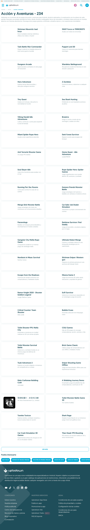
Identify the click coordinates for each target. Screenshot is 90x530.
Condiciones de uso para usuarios (70, 500)
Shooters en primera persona (47, 1)
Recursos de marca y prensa (15, 513)
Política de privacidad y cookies (69, 503)
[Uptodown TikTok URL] (10, 488)
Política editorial (10, 506)
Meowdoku (66, 1)
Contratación (9, 520)
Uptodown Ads (37, 510)
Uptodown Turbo (40, 513)
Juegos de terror (73, 460)
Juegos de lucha (59, 460)
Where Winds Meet (8, 1)
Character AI (59, 1)
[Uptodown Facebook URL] (26, 488)
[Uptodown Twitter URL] (14, 488)
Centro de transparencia (13, 510)
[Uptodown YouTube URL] (6, 488)
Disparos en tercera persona (21, 460)
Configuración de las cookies (68, 506)
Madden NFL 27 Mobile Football (31, 1)
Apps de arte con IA (75, 1)
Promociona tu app (38, 506)
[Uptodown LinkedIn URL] (22, 488)
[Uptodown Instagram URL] (18, 488)
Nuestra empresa (11, 503)
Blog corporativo (11, 516)
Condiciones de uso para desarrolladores (67, 511)
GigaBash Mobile (85, 1)
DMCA (60, 515)
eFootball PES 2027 (18, 1)
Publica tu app (37, 503)
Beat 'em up (5, 460)
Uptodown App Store (39, 500)
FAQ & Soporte (37, 516)
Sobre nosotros (10, 500)
